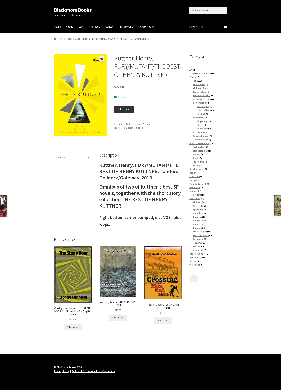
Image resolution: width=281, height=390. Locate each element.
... (194, 278)
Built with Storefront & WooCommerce (93, 371)
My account (126, 26)
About (69, 26)
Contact (109, 26)
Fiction (69, 38)
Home (57, 26)
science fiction (135, 127)
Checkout (94, 26)
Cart (81, 26)
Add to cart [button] (73, 326)
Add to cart (124, 109)
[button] (101, 58)
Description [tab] (60, 157)
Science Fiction (82, 38)
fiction (123, 127)
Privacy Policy (146, 26)
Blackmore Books (73, 10)
